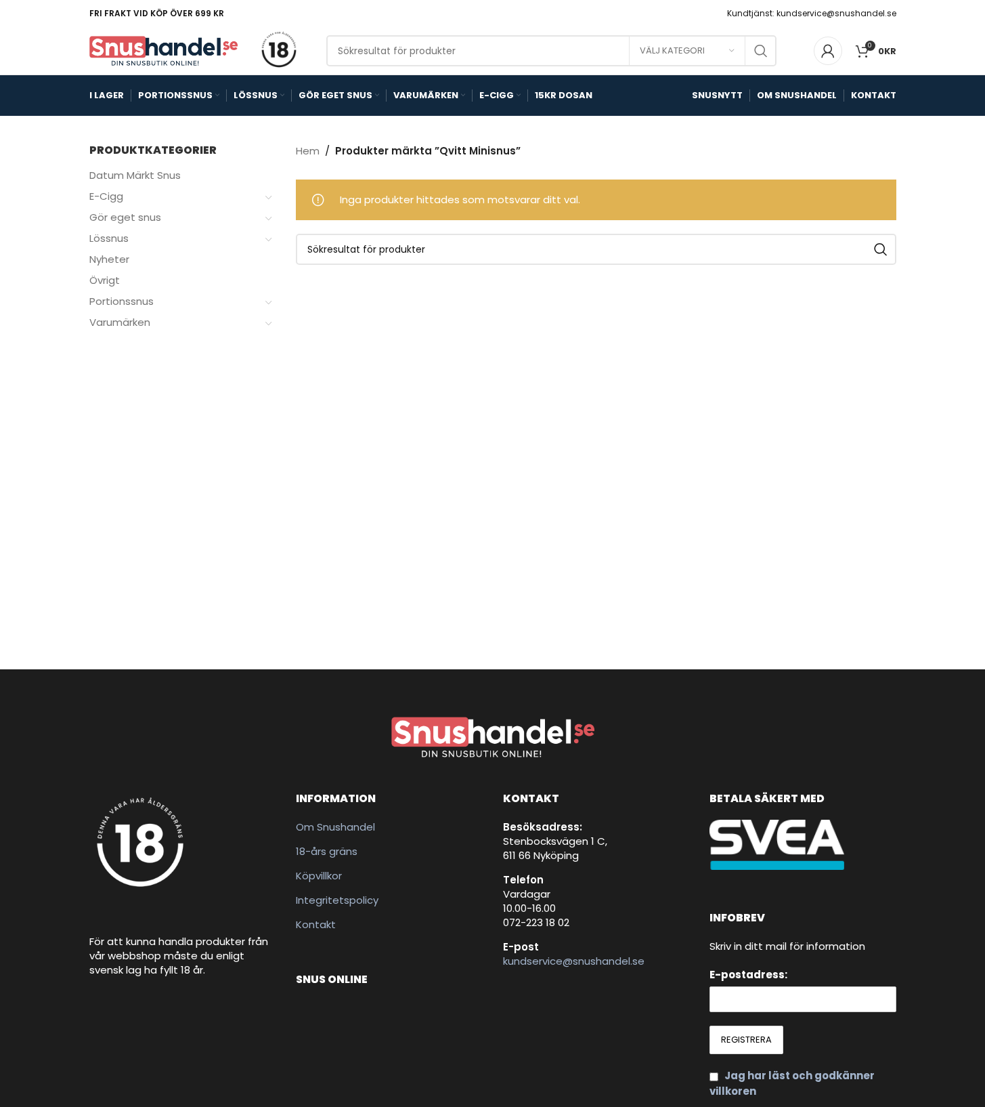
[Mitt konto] (828, 50)
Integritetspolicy (337, 900)
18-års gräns (326, 851)
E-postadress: (748, 974)
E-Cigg (106, 196)
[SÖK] (760, 50)
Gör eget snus (125, 217)
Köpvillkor (319, 876)
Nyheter (109, 259)
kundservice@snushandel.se (573, 961)
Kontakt (316, 924)
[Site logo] (163, 50)
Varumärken (119, 322)
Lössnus (109, 238)
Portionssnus (121, 301)
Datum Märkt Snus (135, 175)
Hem (308, 151)
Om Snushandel (335, 827)
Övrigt (104, 280)
